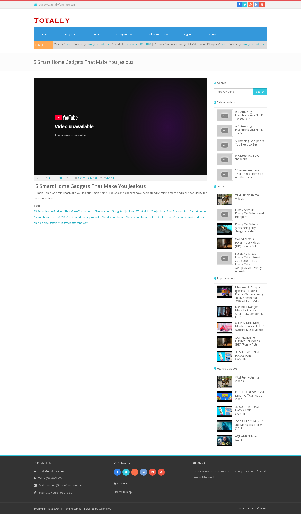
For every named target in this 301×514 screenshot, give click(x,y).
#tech (67, 223)
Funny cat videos (80, 44)
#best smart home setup (141, 217)
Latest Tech (55, 178)
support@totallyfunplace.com (57, 4)
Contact (95, 34)
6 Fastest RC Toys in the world (248, 157)
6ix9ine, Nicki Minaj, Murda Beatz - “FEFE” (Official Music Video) (249, 326)
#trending (182, 211)
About (251, 508)
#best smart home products (83, 217)
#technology (80, 223)
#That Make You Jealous (151, 211)
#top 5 (171, 211)
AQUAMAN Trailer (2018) (247, 437)
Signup (188, 34)
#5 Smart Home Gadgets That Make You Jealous (63, 211)
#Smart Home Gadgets (108, 211)
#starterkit (56, 223)
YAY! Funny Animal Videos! (247, 196)
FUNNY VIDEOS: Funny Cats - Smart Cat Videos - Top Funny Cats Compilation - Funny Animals (248, 262)
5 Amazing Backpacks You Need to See (249, 142)
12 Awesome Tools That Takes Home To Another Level (249, 173)
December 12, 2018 (120, 44)
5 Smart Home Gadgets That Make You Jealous (90, 186)
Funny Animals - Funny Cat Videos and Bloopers (249, 213)
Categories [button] (123, 34)
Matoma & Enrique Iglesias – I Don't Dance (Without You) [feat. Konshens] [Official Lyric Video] (249, 294)
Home (45, 34)
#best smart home (113, 217)
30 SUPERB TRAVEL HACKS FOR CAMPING (248, 355)
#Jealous (129, 211)
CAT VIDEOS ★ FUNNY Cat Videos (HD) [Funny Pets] (247, 242)
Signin (212, 34)
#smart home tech (45, 217)
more (206, 44)
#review (178, 217)
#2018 (61, 217)
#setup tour (164, 217)
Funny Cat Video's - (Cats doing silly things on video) (247, 227)
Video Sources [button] (157, 34)
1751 (111, 178)
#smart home (197, 211)
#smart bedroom (194, 217)
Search (260, 91)
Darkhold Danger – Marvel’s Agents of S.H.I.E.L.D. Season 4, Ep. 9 (249, 312)
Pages (69, 34)
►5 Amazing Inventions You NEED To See (249, 129)
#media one (41, 223)
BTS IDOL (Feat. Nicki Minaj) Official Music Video (249, 395)
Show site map (123, 492)
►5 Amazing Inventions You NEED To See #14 (249, 115)
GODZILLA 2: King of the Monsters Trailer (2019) (249, 424)
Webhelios (105, 509)
